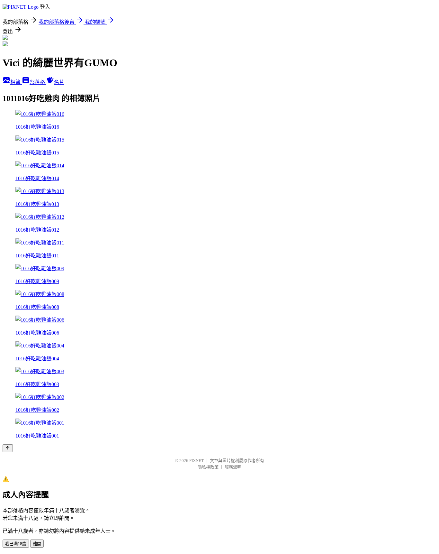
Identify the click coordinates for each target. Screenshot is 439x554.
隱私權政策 (208, 467)
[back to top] (8, 448)
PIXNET (196, 460)
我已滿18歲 (15, 543)
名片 (59, 82)
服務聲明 (233, 467)
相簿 (16, 82)
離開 (37, 543)
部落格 (38, 82)
